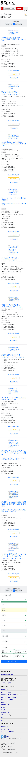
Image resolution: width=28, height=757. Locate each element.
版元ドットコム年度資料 (7, 699)
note (8, 736)
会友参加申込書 (5, 712)
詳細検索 (25, 11)
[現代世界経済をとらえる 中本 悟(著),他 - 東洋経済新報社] (14, 349)
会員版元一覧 (4, 702)
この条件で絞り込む (14, 661)
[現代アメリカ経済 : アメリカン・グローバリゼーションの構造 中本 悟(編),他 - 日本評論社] (14, 444)
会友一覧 (3, 709)
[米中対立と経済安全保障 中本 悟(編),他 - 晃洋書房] (14, 32)
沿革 (2, 717)
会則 (2, 715)
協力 (2, 720)
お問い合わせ (4, 726)
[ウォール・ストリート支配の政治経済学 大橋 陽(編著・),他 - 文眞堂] (14, 192)
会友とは (3, 707)
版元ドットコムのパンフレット (8, 697)
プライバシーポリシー (6, 729)
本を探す (20, 8)
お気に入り (14, 74)
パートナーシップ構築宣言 (7, 731)
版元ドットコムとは (6, 692)
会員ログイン (4, 689)
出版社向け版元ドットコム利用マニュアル (11, 694)
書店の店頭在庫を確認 (13, 70)
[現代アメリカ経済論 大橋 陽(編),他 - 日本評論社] (14, 86)
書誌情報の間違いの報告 (7, 674)
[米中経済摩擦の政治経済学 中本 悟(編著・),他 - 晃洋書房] (14, 136)
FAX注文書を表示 (13, 78)
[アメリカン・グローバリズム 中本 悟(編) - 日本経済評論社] (14, 391)
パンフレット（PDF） (6, 682)
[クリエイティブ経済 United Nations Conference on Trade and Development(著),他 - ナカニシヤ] (14, 250)
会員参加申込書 (5, 704)
